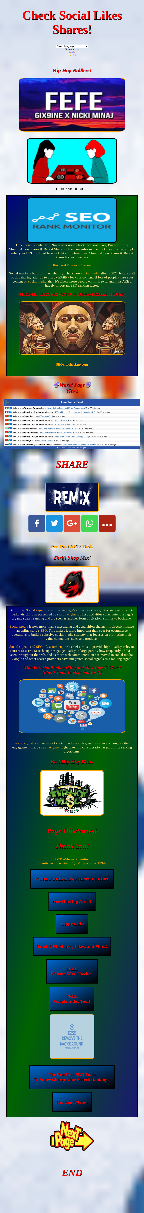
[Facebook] (36, 523)
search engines (67, 614)
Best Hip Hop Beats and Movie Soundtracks (66, 408)
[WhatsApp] (89, 523)
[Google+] (72, 523)
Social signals (36, 610)
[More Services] (107, 523)
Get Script (61, 448)
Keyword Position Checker (72, 265)
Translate (72, 55)
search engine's (59, 646)
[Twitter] (54, 523)
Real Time (71, 448)
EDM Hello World (62, 424)
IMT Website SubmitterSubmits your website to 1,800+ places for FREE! (72, 861)
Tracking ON (82, 448)
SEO (43, 630)
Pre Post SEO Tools (72, 546)
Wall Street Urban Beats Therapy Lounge (72, 436)
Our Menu (45, 416)
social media (90, 273)
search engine (49, 747)
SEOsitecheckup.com (72, 364)
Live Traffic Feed (72, 402)
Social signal (23, 743)
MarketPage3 (61, 420)
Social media (18, 626)
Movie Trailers (47, 440)
